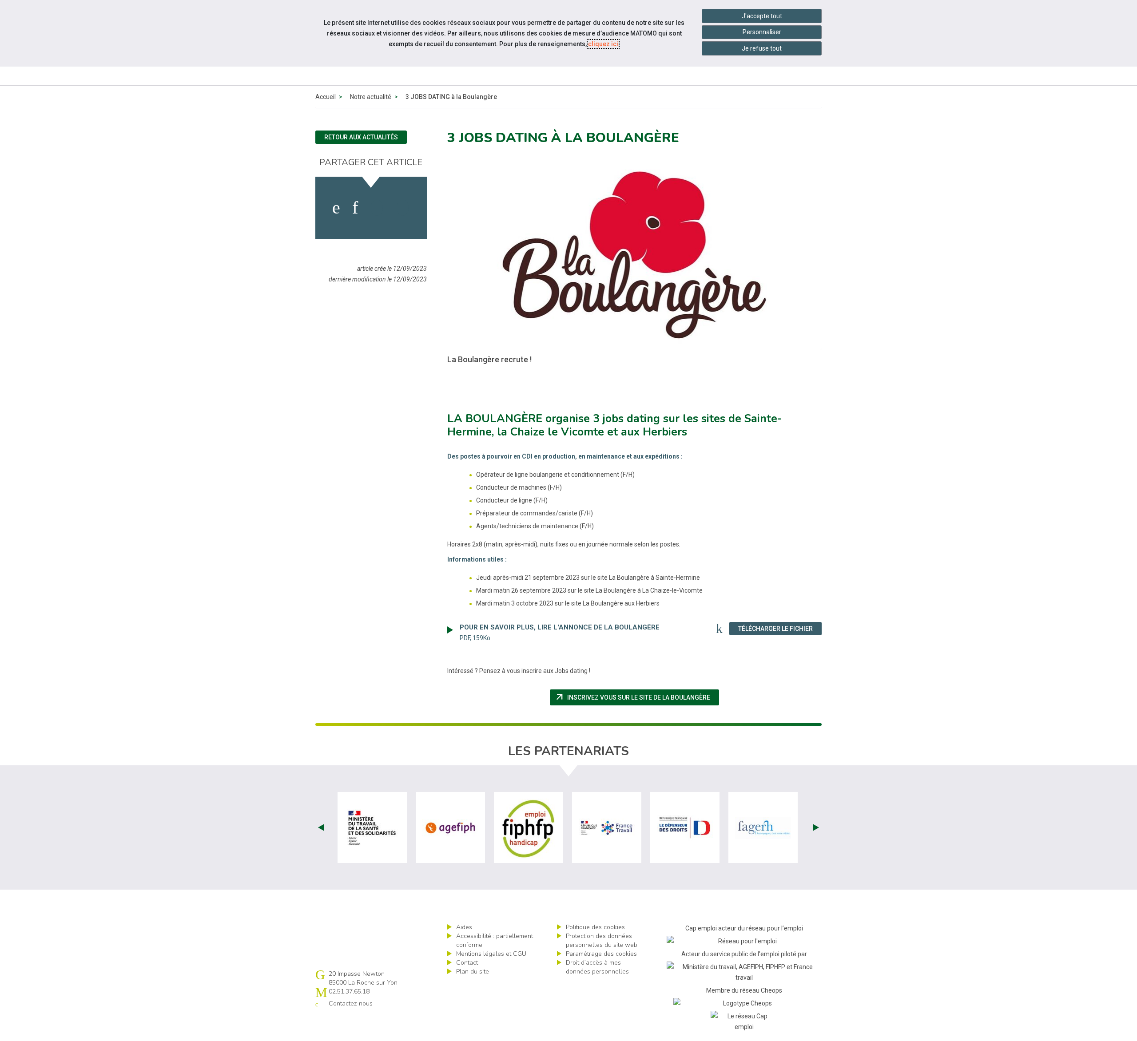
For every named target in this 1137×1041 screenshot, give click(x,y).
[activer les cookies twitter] (377, 208)
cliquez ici (603, 43)
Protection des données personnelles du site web (601, 940)
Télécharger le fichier (780, 628)
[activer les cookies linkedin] (355, 208)
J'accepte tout (762, 16)
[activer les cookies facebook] (336, 208)
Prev (321, 827)
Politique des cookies (595, 927)
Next (816, 827)
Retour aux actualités (361, 137)
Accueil (325, 96)
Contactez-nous (351, 1003)
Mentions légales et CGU (491, 954)
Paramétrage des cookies (601, 954)
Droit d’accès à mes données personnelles (597, 967)
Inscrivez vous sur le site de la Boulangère (637, 697)
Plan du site (472, 971)
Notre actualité (370, 96)
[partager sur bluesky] (402, 208)
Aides (464, 927)
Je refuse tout (762, 48)
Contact (467, 962)
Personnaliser (762, 32)
